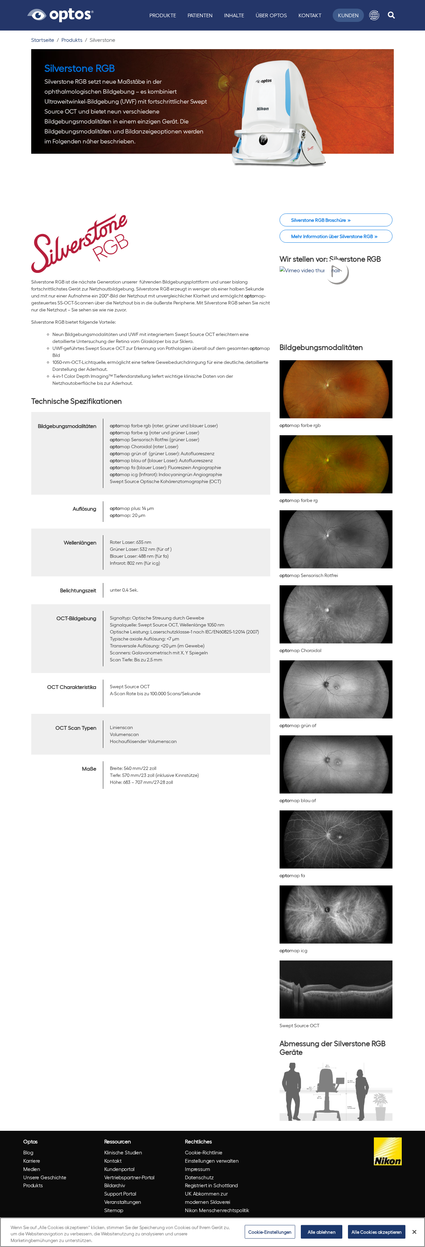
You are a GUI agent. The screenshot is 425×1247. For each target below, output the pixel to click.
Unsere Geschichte (44, 1177)
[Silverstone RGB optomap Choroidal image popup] (336, 612)
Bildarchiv (115, 1185)
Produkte (162, 15)
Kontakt (309, 15)
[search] (391, 15)
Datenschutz (199, 1177)
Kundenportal (119, 1169)
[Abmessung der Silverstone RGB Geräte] (336, 1090)
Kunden (348, 15)
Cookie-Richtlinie (203, 1152)
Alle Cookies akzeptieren (377, 1231)
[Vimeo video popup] (336, 299)
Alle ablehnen (322, 1231)
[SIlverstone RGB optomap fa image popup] (336, 837)
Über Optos (271, 15)
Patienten (200, 15)
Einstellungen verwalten (212, 1161)
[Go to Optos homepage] (60, 14)
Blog (28, 1152)
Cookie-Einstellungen (270, 1231)
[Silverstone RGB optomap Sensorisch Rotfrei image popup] (336, 537)
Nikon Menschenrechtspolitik (217, 1210)
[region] (212, 1232)
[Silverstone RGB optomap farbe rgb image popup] (336, 387)
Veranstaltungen (122, 1202)
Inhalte (234, 15)
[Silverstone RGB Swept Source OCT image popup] (336, 987)
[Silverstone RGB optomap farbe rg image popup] (336, 462)
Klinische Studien (123, 1152)
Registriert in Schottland (211, 1185)
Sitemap (113, 1210)
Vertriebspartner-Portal (129, 1177)
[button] (374, 15)
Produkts (71, 40)
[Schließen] (414, 1231)
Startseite (42, 40)
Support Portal (120, 1194)
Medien (31, 1169)
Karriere (31, 1161)
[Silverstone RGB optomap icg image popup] (336, 912)
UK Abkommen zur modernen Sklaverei (207, 1198)
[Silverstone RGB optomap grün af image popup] (336, 687)
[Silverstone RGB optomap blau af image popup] (336, 762)
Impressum (197, 1169)
